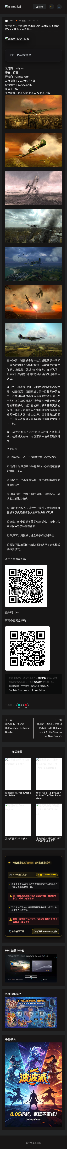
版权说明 (38, 682)
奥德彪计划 (14, 686)
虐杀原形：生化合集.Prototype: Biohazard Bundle (17, 728)
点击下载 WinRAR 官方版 (45, 931)
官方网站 (42, 678)
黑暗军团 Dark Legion (16, 839)
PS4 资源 (22, 21)
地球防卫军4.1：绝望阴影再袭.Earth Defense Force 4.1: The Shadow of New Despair (49, 730)
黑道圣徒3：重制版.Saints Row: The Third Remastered (48, 796)
